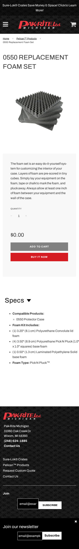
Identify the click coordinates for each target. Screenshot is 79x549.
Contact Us (10, 476)
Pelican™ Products (26, 38)
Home (6, 38)
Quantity (16, 209)
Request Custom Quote (19, 470)
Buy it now (39, 257)
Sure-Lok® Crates (15, 459)
